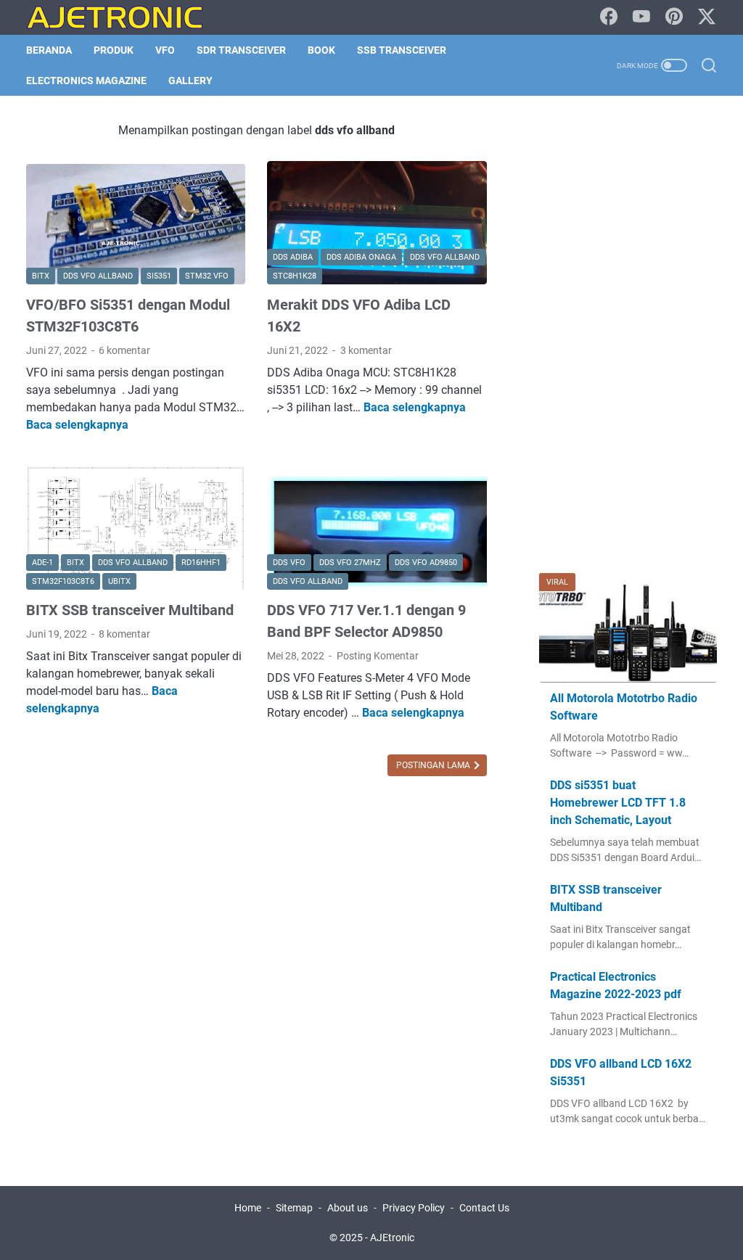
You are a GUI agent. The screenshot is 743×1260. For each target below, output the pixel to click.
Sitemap (294, 1208)
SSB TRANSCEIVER (401, 50)
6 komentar (124, 350)
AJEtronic (392, 1237)
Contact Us (484, 1208)
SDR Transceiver (241, 50)
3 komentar (366, 350)
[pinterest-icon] (674, 17)
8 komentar (124, 634)
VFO (165, 50)
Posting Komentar (378, 656)
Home (247, 1208)
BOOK (321, 50)
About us (347, 1208)
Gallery (190, 80)
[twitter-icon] (707, 17)
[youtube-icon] (641, 17)
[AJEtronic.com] (123, 17)
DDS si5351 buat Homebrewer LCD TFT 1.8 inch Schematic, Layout (618, 802)
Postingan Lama (434, 765)
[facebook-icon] (609, 17)
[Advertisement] (628, 339)
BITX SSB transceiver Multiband (130, 610)
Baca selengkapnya (77, 425)
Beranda (49, 50)
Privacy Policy (413, 1208)
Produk (114, 50)
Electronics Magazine (86, 80)
